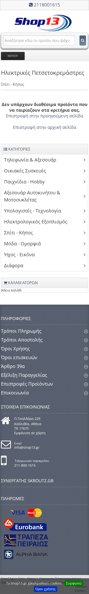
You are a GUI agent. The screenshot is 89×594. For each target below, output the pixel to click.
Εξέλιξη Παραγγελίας (24, 375)
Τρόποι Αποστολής (22, 340)
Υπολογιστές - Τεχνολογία (32, 210)
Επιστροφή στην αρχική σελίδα (44, 127)
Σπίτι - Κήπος (12, 84)
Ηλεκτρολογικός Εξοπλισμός (35, 221)
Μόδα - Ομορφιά (22, 243)
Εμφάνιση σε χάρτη (30, 433)
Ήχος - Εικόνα (19, 254)
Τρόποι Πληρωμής (21, 331)
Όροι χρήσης (45, 589)
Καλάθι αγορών (22, 282)
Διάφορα (13, 265)
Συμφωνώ (74, 583)
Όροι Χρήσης (15, 348)
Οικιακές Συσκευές (25, 170)
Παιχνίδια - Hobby (24, 181)
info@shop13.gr (26, 447)
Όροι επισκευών (19, 357)
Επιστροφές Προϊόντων (27, 384)
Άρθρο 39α (13, 366)
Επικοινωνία (15, 392)
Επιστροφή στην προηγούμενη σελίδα (44, 116)
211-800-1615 (25, 465)
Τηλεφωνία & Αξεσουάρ (30, 159)
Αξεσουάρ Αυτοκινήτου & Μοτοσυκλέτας (32, 196)
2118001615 (47, 5)
